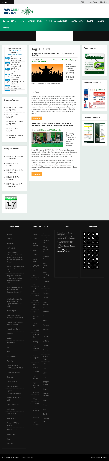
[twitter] (89, 234)
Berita (35, 239)
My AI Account (11, 409)
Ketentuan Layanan (13, 372)
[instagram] (85, 242)
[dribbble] (93, 242)
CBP (34, 275)
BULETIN (90, 21)
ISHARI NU (35, 290)
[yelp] (97, 247)
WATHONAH (41, 61)
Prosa (45, 405)
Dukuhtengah (11, 311)
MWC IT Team (102, 457)
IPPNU (35, 280)
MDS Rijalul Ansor (45, 265)
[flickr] (97, 251)
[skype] (93, 238)
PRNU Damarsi (35, 377)
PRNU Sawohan (12, 430)
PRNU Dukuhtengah (36, 385)
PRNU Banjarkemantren (36, 348)
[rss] (93, 251)
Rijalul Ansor (11, 343)
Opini (73, 60)
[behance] (93, 247)
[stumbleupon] (97, 242)
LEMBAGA (31, 21)
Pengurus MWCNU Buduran (13, 424)
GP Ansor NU (46, 257)
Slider (9, 439)
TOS (82, 2)
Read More (37, 118)
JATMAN (63, 60)
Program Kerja (11, 356)
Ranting (6, 28)
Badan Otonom (54, 60)
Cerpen (45, 389)
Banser (35, 254)
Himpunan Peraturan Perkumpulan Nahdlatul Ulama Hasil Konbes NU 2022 (14, 279)
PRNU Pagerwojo (36, 410)
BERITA (13, 21)
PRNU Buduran (35, 366)
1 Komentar (44, 60)
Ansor (35, 250)
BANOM (39, 21)
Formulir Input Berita (13, 329)
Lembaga (46, 336)
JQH (34, 312)
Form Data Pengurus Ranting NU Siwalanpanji (15, 316)
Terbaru (34, 61)
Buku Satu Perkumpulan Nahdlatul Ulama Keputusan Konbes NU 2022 (15, 291)
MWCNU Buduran (13, 457)
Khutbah (46, 325)
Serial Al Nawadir (46, 395)
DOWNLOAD (99, 21)
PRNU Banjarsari (36, 358)
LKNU (45, 373)
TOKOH (49, 21)
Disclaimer (103, 2)
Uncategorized (46, 420)
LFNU (44, 368)
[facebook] (85, 234)
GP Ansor (10, 334)
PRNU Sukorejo (46, 292)
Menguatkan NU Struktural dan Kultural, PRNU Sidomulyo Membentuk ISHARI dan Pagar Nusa (52, 124)
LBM (44, 364)
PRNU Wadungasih (46, 304)
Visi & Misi (10, 361)
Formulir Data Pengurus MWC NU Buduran (15, 323)
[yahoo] (89, 242)
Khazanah (46, 331)
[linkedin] (93, 234)
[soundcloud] (89, 247)
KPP (34, 284)
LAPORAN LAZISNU (60, 21)
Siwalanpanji (11, 434)
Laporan (46, 345)
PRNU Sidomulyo (55, 130)
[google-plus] (85, 238)
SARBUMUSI (36, 336)
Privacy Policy (92, 2)
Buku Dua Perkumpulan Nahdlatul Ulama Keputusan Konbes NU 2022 (14, 302)
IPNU (8, 347)
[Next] (100, 98)
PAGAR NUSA (35, 324)
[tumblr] (97, 238)
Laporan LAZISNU (13, 386)
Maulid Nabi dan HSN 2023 (14, 399)
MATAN (68, 60)
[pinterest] (97, 234)
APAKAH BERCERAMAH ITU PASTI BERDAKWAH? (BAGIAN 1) (53, 54)
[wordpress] (85, 251)
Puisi (44, 409)
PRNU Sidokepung (46, 240)
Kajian (45, 320)
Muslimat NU (36, 317)
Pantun (45, 400)
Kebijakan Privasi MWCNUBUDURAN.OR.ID (15, 367)
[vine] (89, 251)
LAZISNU (36, 371)
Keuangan (10, 377)
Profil (8, 352)
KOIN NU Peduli (12, 382)
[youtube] (89, 238)
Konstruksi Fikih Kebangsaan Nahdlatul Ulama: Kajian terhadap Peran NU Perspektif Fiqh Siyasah (15, 257)
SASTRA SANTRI (77, 21)
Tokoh (45, 414)
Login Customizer (13, 404)
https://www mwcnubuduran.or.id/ (64, 250)
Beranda (6, 21)
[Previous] (88, 98)
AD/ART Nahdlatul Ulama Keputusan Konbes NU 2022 (15, 269)
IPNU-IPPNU (35, 398)
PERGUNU (36, 330)
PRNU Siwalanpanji (46, 275)
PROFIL (21, 21)
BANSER (9, 338)
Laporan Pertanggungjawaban (14, 392)
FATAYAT (36, 266)
